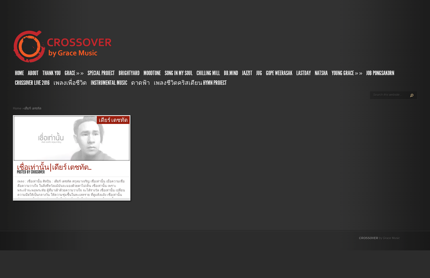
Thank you (52, 73)
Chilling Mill (208, 73)
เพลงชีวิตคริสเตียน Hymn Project (190, 82)
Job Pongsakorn (380, 73)
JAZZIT (247, 73)
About (33, 73)
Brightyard (129, 73)
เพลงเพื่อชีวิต (70, 82)
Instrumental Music (109, 82)
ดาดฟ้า (140, 82)
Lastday (303, 73)
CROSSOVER (368, 238)
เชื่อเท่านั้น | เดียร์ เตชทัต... (54, 167)
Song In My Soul (179, 73)
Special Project (101, 73)
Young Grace (347, 73)
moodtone (152, 73)
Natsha (321, 73)
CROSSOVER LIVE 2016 (32, 82)
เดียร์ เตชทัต (113, 120)
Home (19, 73)
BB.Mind (231, 73)
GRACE (74, 73)
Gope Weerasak (279, 73)
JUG (259, 73)
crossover (38, 172)
